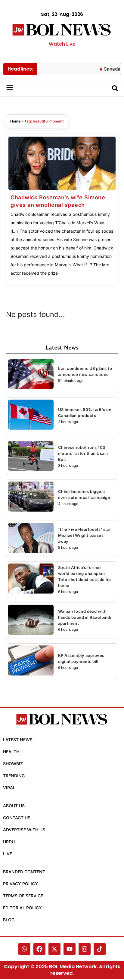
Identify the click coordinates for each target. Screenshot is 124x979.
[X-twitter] (54, 949)
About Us (14, 805)
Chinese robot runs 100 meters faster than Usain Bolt (83, 453)
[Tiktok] (100, 949)
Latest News (18, 739)
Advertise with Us (24, 829)
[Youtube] (70, 949)
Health (11, 751)
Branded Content (24, 871)
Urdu (9, 841)
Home (15, 121)
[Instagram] (85, 949)
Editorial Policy (22, 907)
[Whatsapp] (24, 949)
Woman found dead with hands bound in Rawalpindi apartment (84, 617)
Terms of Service (23, 895)
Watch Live (62, 44)
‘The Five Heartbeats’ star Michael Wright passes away (84, 535)
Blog (8, 919)
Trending (14, 775)
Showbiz (13, 763)
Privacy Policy (20, 883)
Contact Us (16, 817)
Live (7, 853)
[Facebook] (39, 949)
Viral (9, 787)
